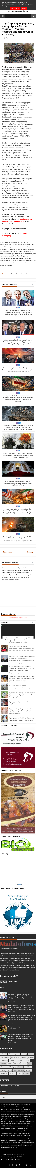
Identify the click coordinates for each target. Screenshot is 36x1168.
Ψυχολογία (26, 1073)
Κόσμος (24, 1063)
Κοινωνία (17, 1063)
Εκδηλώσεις (19, 1060)
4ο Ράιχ (18, 422)
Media (10, 1054)
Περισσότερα (15, 8)
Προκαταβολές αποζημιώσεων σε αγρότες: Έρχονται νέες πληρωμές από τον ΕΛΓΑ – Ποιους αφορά (22, 695)
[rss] (19, 1165)
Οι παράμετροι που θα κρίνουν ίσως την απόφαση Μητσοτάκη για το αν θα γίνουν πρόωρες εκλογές (18, 483)
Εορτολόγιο (19, 884)
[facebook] (6, 1165)
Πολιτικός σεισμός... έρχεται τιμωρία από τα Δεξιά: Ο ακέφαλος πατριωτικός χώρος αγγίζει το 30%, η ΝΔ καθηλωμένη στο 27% (18, 342)
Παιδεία (20, 1067)
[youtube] (16, 1165)
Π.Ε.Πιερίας (12, 1067)
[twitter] (9, 1165)
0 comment (25, 38)
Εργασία (3, 1063)
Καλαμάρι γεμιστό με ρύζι (15, 1027)
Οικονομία (4, 1067)
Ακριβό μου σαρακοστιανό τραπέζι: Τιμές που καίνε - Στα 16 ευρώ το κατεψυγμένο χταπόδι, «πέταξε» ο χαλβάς (21, 678)
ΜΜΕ (29, 1063)
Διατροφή (31, 1057)
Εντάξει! (23, 8)
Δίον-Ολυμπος (5, 1057)
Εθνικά (12, 1060)
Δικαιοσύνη (4, 1060)
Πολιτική (9, 1070)
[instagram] (12, 1165)
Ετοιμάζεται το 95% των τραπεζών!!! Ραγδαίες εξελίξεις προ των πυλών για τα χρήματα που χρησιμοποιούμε (18, 640)
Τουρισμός (12, 1073)
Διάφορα (23, 1057)
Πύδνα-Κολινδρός (19, 1070)
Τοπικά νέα (4, 1073)
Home (18, 307)
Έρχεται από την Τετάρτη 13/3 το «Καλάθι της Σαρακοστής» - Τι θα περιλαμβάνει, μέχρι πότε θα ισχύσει (22, 711)
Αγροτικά (16, 1054)
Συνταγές (28, 1070)
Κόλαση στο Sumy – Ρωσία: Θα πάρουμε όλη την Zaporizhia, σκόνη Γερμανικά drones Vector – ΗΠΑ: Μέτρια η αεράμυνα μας (18, 455)
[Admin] (23, 1163)
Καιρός (10, 1063)
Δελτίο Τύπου (15, 1057)
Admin (18, 1159)
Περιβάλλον (27, 1067)
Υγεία (19, 1073)
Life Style (3, 1054)
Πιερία (3, 1070)
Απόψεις (24, 1054)
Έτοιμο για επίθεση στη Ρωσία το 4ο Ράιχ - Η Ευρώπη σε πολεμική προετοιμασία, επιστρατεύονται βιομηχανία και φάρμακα (18, 427)
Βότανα (31, 1054)
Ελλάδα (27, 1060)
